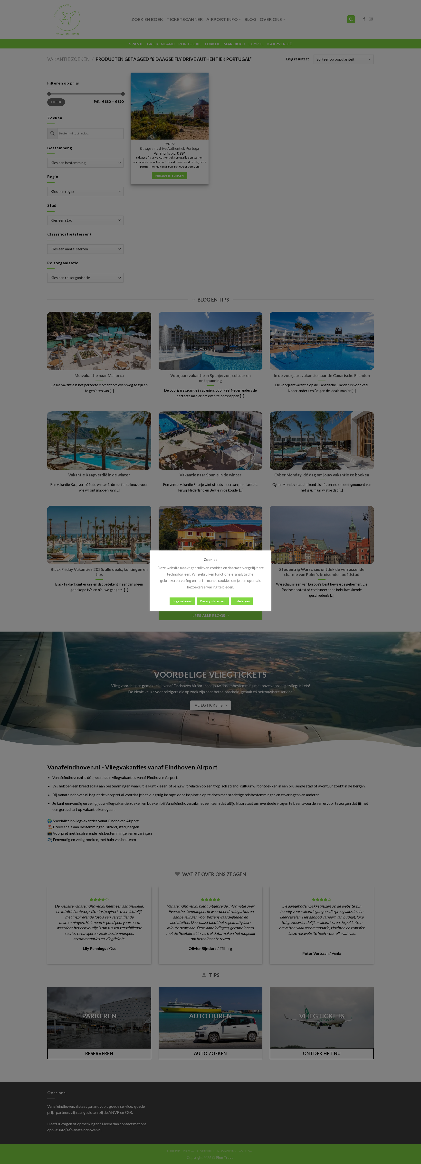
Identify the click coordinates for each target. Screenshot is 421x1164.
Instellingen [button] (242, 601)
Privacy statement (213, 601)
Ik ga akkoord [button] (182, 601)
